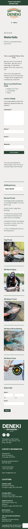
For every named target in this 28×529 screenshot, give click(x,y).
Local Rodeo (11, 91)
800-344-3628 (6, 463)
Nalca (9, 93)
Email (6, 136)
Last (16, 397)
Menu (15, 22)
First (5, 397)
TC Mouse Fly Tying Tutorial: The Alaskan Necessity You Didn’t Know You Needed (13, 216)
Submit (7, 410)
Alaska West (7, 493)
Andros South (7, 501)
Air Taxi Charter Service (11, 516)
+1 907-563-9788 (7, 468)
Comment (8, 109)
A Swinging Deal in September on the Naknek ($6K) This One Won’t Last (14, 203)
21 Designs (18, 526)
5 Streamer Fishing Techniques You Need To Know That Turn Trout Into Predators (14, 223)
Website (7, 144)
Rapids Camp (6, 484)
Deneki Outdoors (14, 13)
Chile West (7, 63)
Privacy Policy (6, 526)
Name (6, 129)
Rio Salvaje (6, 510)
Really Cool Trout (12, 89)
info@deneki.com (11, 473)
